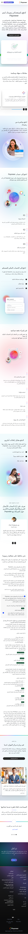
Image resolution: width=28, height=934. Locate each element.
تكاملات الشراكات (22, 889)
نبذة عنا (24, 901)
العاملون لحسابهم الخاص (21, 875)
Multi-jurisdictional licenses (7, 880)
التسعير (24, 903)
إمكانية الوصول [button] (10, 904)
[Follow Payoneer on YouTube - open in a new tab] (19, 912)
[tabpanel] (14, 827)
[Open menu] (2, 2)
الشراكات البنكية (23, 891)
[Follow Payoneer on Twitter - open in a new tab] (25, 912)
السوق (25, 879)
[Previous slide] (26, 109)
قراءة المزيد (21, 793)
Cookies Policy (9, 919)
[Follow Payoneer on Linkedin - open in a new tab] (21, 912)
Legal (18, 919)
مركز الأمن (11, 897)
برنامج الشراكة (23, 887)
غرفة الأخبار (11, 873)
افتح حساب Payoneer (14, 35)
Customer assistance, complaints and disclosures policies (8, 901)
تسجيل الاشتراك (8, 2)
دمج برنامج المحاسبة (22, 893)
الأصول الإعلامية (10, 875)
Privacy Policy (18, 921)
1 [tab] (16, 834)
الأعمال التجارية (23, 877)
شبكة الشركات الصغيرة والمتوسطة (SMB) (8, 885)
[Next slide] (24, 109)
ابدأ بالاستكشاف (14, 758)
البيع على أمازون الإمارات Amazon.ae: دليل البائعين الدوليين (14, 786)
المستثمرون (23, 906)
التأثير (12, 877)
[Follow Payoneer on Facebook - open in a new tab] (23, 912)
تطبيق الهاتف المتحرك (9, 882)
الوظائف (11, 871)
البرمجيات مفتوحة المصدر (8, 887)
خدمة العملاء (10, 895)
